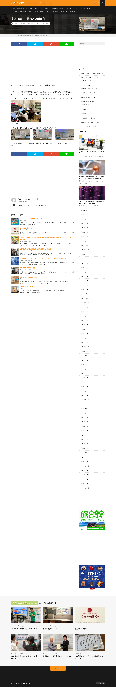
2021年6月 (84, 474)
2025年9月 (84, 254)
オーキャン (22, 625)
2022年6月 (84, 426)
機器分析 (84, 104)
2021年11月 (84, 452)
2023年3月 (84, 386)
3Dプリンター (86, 81)
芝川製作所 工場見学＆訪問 (28, 277)
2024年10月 (84, 302)
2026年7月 (84, 219)
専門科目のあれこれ (86, 101)
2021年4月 (84, 483)
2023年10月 (84, 355)
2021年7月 (84, 470)
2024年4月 (84, 329)
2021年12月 (84, 448)
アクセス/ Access (39, 11)
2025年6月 (84, 267)
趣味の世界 (55, 11)
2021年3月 (84, 488)
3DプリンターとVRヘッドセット (89, 77)
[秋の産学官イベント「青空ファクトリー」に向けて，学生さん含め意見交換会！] (15, 261)
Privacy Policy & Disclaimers (68, 11)
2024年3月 (84, 333)
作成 (44, 23)
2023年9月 (84, 360)
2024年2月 (84, 338)
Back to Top (58, 668)
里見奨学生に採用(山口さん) (28, 268)
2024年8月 (84, 311)
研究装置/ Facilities (85, 8)
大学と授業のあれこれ (87, 97)
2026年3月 (84, 236)
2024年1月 (84, 342)
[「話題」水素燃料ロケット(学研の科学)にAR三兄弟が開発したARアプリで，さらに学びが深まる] (15, 240)
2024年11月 (84, 298)
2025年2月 (84, 285)
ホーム (13, 8)
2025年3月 (84, 280)
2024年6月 (84, 320)
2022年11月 (84, 404)
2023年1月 (84, 395)
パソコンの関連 (85, 85)
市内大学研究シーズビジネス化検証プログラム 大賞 (90, 657)
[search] (103, 43)
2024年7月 (84, 316)
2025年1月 (84, 289)
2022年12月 (84, 399)
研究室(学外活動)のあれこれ (34, 23)
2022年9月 (84, 413)
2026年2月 (84, 241)
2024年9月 (84, 307)
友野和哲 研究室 (26, 683)
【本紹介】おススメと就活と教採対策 (91, 73)
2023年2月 (84, 391)
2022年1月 (84, 444)
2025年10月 (84, 250)
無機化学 (84, 109)
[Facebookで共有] (19, 44)
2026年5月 (84, 228)
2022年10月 (84, 408)
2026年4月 (84, 232)
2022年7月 (84, 422)
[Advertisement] (42, 67)
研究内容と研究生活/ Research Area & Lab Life (29, 8)
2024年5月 (84, 325)
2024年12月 (84, 294)
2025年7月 (84, 263)
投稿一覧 (33, 199)
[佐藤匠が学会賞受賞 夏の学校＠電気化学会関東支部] (15, 252)
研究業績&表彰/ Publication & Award (22, 11)
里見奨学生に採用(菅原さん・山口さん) (57, 656)
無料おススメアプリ (87, 93)
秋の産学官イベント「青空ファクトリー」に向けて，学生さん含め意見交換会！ (45, 258)
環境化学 (84, 113)
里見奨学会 (54, 653)
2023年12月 (84, 347)
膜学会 (21, 653)
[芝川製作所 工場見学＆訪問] (15, 280)
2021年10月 (84, 457)
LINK (48, 11)
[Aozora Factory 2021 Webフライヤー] (15, 221)
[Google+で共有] (51, 44)
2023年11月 (84, 351)
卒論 (47, 23)
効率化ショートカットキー (89, 88)
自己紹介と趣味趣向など (87, 127)
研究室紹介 (54, 625)
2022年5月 (84, 430)
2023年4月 (84, 382)
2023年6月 (84, 373)
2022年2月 (84, 439)
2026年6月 (84, 223)
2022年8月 (84, 417)
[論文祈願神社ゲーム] (15, 231)
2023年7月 (84, 369)
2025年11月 (84, 245)
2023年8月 (84, 364)
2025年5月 (84, 272)
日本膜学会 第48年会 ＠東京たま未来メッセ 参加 (25, 657)
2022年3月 (84, 435)
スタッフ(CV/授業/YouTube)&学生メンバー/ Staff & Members (61, 8)
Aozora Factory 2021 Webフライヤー (31, 218)
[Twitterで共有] (35, 44)
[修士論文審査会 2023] (15, 289)
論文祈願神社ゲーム (26, 228)
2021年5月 (84, 479)
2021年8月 (84, 466)
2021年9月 (84, 461)
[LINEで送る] (66, 44)
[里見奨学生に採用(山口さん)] (15, 270)
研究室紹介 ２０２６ (50, 629)
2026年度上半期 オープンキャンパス (24, 629)
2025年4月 (84, 276)
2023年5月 (84, 377)
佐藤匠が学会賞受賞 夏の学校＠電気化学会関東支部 (35, 249)
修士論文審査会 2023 (26, 286)
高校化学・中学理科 (87, 118)
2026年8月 (84, 214)
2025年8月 (84, 258)
